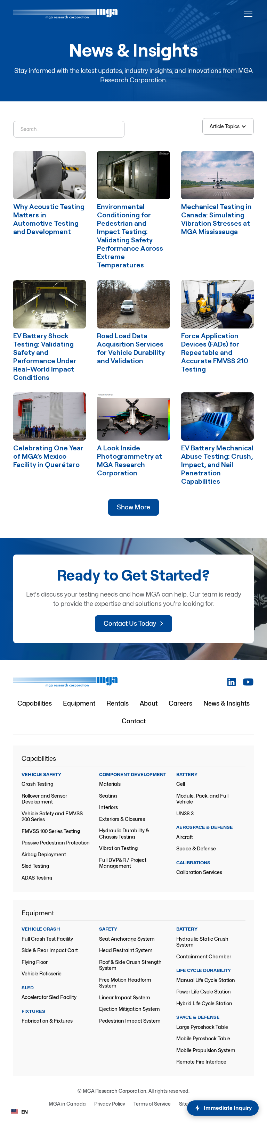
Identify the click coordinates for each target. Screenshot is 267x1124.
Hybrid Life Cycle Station (204, 1003)
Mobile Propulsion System (205, 1050)
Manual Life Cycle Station (205, 980)
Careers (180, 703)
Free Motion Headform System (125, 983)
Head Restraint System (126, 950)
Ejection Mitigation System (129, 1009)
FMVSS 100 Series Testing (51, 831)
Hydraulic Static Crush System (202, 942)
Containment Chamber (203, 956)
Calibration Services (199, 872)
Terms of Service (152, 1104)
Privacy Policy (109, 1104)
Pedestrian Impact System (130, 1021)
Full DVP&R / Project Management (122, 863)
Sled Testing (35, 866)
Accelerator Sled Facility (49, 997)
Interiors (108, 807)
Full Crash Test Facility (47, 939)
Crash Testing (37, 784)
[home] (65, 14)
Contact (134, 721)
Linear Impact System (124, 997)
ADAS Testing (37, 878)
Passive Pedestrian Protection (56, 843)
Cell (180, 784)
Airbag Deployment (44, 854)
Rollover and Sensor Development (44, 799)
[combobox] (19, 1111)
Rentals (117, 703)
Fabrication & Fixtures (47, 1021)
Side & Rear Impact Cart (50, 950)
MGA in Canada (67, 1104)
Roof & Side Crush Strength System (130, 965)
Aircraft (184, 837)
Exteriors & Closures (122, 819)
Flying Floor (35, 962)
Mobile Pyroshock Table (203, 1038)
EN (24, 1111)
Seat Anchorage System (127, 939)
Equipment (79, 703)
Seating (108, 796)
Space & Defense (196, 848)
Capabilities (34, 703)
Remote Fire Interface (201, 1062)
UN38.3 (185, 813)
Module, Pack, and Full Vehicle (202, 799)
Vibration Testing (118, 848)
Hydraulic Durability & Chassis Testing (124, 833)
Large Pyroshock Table (202, 1027)
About (148, 703)
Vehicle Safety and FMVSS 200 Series (52, 816)
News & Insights (226, 703)
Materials (110, 784)
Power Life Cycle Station (203, 991)
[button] (247, 14)
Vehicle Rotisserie (42, 973)
